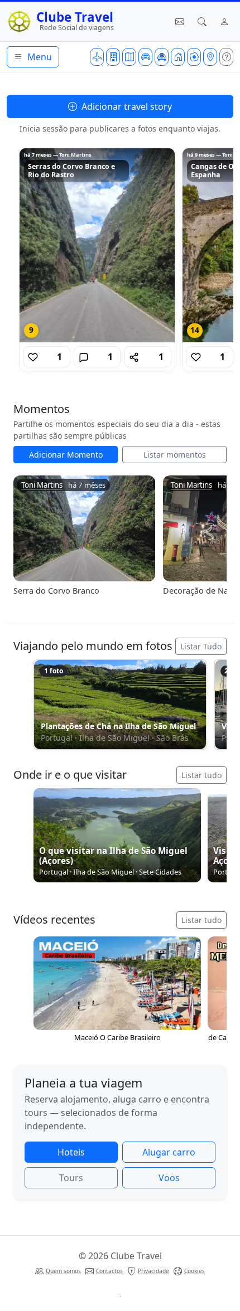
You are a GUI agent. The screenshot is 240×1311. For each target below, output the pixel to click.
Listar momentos (174, 454)
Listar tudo (201, 775)
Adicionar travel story (125, 106)
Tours (71, 1178)
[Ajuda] (226, 57)
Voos (169, 1178)
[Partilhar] (134, 357)
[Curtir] (33, 357)
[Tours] (129, 57)
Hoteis (71, 1152)
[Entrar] (224, 22)
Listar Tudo (201, 646)
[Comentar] (83, 357)
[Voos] (97, 57)
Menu (38, 57)
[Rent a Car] (145, 57)
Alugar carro (168, 1152)
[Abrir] (97, 245)
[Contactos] (180, 22)
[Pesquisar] (202, 22)
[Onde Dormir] (178, 57)
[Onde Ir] (210, 57)
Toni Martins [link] (42, 485)
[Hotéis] (113, 57)
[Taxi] (162, 57)
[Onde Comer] (194, 57)
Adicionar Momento (66, 454)
